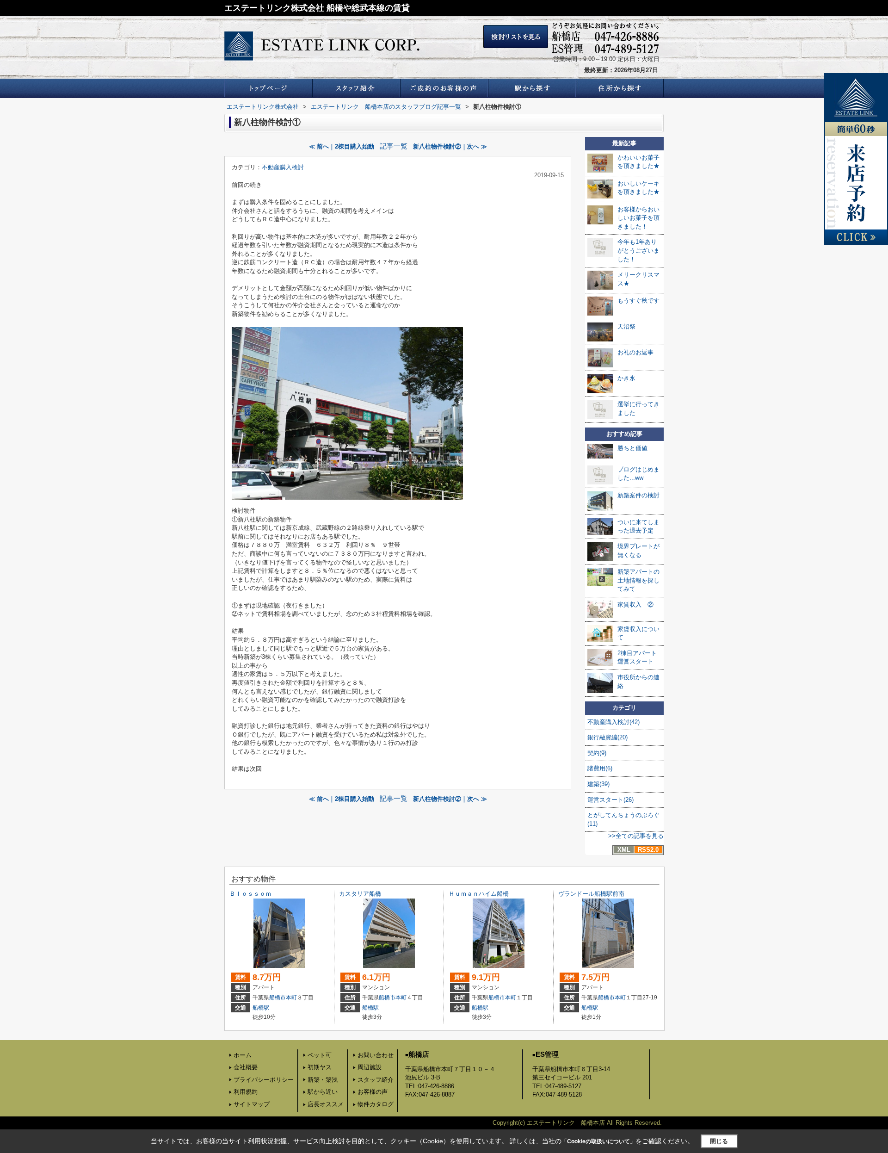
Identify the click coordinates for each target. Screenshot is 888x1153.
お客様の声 (373, 1091)
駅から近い (323, 1091)
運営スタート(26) (610, 799)
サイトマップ (252, 1104)
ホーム (243, 1055)
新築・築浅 (323, 1079)
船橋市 (277, 997)
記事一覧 (393, 146)
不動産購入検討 (283, 167)
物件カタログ (376, 1104)
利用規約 (246, 1091)
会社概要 (246, 1067)
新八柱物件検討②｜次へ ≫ (450, 146)
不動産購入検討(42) (613, 722)
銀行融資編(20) (607, 737)
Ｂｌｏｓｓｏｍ (250, 893)
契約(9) (596, 753)
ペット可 (320, 1055)
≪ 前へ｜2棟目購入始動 (341, 146)
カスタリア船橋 (360, 893)
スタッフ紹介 (376, 1079)
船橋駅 (261, 1007)
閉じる (719, 1141)
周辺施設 (370, 1067)
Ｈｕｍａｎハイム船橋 (479, 893)
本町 (291, 997)
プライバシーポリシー (264, 1079)
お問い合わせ (376, 1055)
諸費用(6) (599, 768)
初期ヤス (320, 1067)
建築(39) (598, 784)
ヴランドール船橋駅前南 (591, 893)
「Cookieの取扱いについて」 (598, 1141)
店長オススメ (326, 1104)
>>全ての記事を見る (636, 835)
